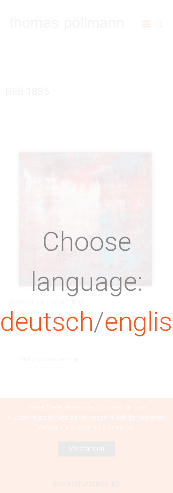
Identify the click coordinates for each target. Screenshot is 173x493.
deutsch (47, 321)
